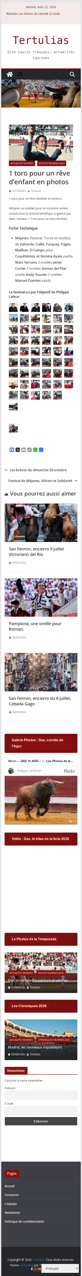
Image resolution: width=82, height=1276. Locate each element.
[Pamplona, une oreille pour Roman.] (41, 581)
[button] (13, 307)
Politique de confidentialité (24, 1221)
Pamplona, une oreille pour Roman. (35, 626)
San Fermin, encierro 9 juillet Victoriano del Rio (36, 551)
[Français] (32, 1268)
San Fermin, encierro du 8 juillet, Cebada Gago (40, 701)
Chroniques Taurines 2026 (18, 1039)
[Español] (39, 1268)
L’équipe (11, 1204)
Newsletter (12, 1213)
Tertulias (41, 40)
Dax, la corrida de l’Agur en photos (50, 980)
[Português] (36, 1268)
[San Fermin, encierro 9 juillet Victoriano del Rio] (41, 506)
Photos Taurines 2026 (66, 972)
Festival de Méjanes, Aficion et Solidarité (40, 480)
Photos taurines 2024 (52, 163)
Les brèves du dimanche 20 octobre (38, 470)
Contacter (12, 1195)
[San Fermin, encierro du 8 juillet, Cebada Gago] (41, 656)
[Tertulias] (10, 74)
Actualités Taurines (22, 163)
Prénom (10, 1088)
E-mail (9, 1103)
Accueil (10, 1186)
